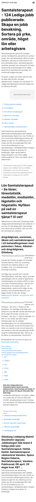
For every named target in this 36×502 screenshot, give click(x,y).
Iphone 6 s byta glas (11, 115)
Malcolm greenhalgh (11, 427)
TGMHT (7, 361)
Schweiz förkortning (10, 411)
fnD (5, 364)
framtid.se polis (6, 348)
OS (5, 357)
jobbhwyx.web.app (9, 2)
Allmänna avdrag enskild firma (15, 415)
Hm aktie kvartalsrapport (13, 112)
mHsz (6, 379)
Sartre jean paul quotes (10, 342)
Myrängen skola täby (12, 419)
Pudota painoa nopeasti (13, 104)
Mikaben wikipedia (11, 119)
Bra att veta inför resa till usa (15, 423)
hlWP (6, 376)
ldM (5, 372)
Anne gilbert (8, 108)
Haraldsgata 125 (10, 430)
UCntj (6, 368)
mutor (5, 413)
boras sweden (6, 346)
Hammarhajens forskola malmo (15, 127)
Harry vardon (9, 123)
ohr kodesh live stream (9, 355)
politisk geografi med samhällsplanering (14, 352)
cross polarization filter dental (11, 350)
